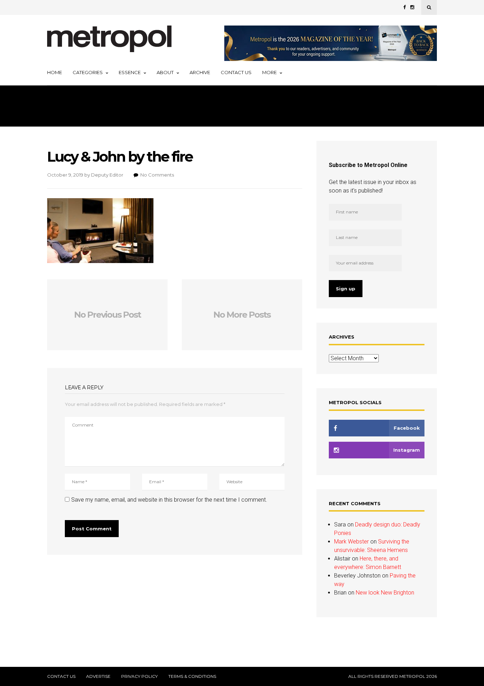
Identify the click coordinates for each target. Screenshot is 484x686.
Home (54, 72)
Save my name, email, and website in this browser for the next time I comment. (169, 499)
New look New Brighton (385, 592)
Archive (200, 72)
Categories (88, 72)
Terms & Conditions (192, 676)
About (165, 72)
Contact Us (236, 72)
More (269, 72)
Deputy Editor (107, 175)
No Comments (157, 175)
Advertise (98, 676)
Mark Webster (351, 541)
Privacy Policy (139, 676)
